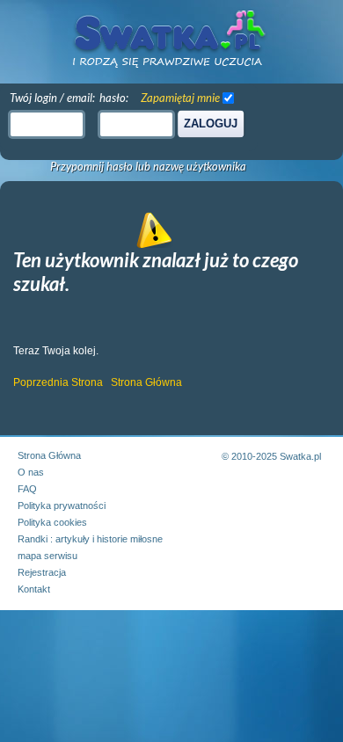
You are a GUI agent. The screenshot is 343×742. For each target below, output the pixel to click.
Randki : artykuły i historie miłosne (90, 539)
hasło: (113, 98)
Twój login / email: (52, 98)
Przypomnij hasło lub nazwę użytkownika (148, 166)
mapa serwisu (47, 555)
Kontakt (34, 589)
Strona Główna (146, 382)
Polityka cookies (52, 522)
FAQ (27, 489)
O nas (31, 472)
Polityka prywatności (62, 505)
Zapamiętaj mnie (180, 98)
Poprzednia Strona (58, 382)
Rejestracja (42, 572)
